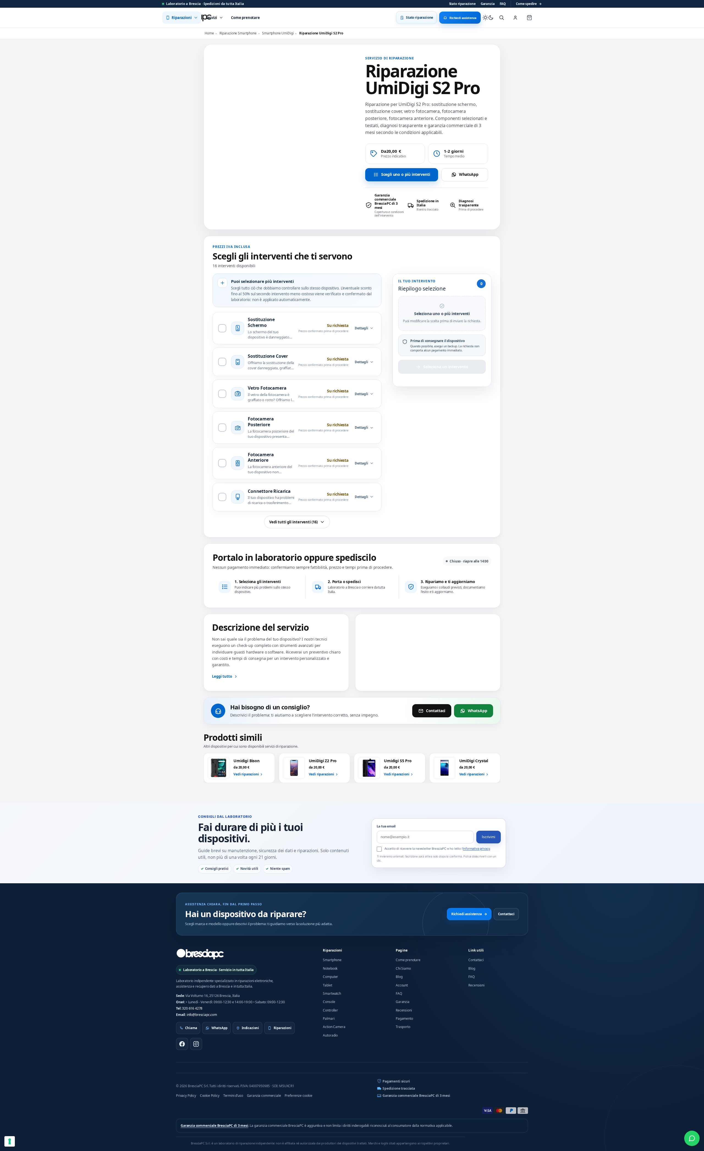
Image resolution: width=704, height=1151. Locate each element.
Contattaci (435, 710)
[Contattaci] (692, 1138)
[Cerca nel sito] (502, 18)
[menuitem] (181, 18)
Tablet (327, 985)
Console (329, 1001)
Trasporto (403, 1026)
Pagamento (404, 1018)
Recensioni (404, 1010)
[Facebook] (182, 1044)
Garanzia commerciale (264, 1095)
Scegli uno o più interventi (405, 174)
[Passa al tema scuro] (488, 18)
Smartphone (332, 960)
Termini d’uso (233, 1095)
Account (402, 985)
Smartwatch (332, 993)
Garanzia (488, 4)
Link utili (476, 950)
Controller (330, 1010)
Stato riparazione (462, 4)
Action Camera (334, 1026)
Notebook (330, 968)
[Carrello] (529, 17)
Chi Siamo (403, 968)
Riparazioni (332, 950)
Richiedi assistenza (469, 914)
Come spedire (529, 4)
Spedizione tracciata (399, 1088)
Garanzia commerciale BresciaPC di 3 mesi (416, 1095)
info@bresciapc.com (202, 1014)
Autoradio (330, 1035)
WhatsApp (469, 174)
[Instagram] (196, 1044)
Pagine (402, 950)
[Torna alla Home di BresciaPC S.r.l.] (200, 954)
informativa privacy (476, 849)
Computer (330, 976)
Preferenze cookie (298, 1095)
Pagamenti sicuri (396, 1081)
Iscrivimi (488, 837)
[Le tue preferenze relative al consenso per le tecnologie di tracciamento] (9, 1141)
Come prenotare (408, 960)
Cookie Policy (209, 1095)
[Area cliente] (515, 17)
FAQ (503, 4)
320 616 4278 (192, 1008)
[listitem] (384, 205)
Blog (399, 976)
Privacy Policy (186, 1095)
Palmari (328, 1018)
